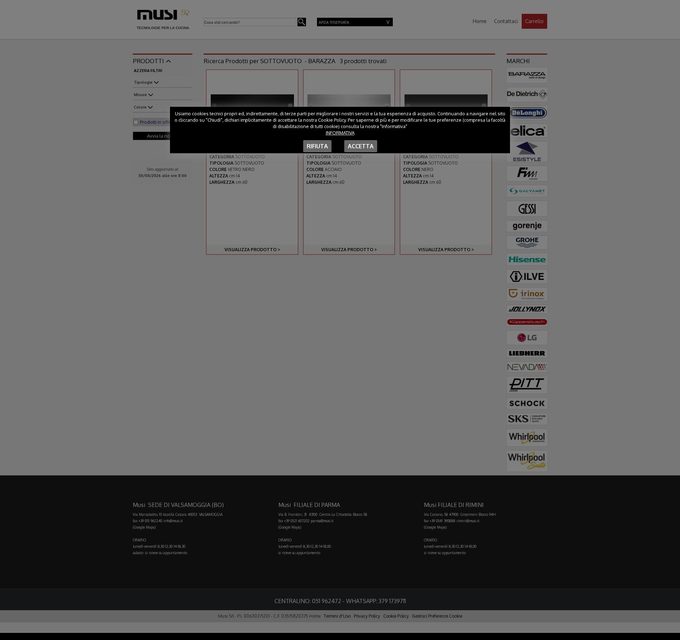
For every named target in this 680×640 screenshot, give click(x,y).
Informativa (340, 133)
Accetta (361, 146)
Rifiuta (317, 146)
